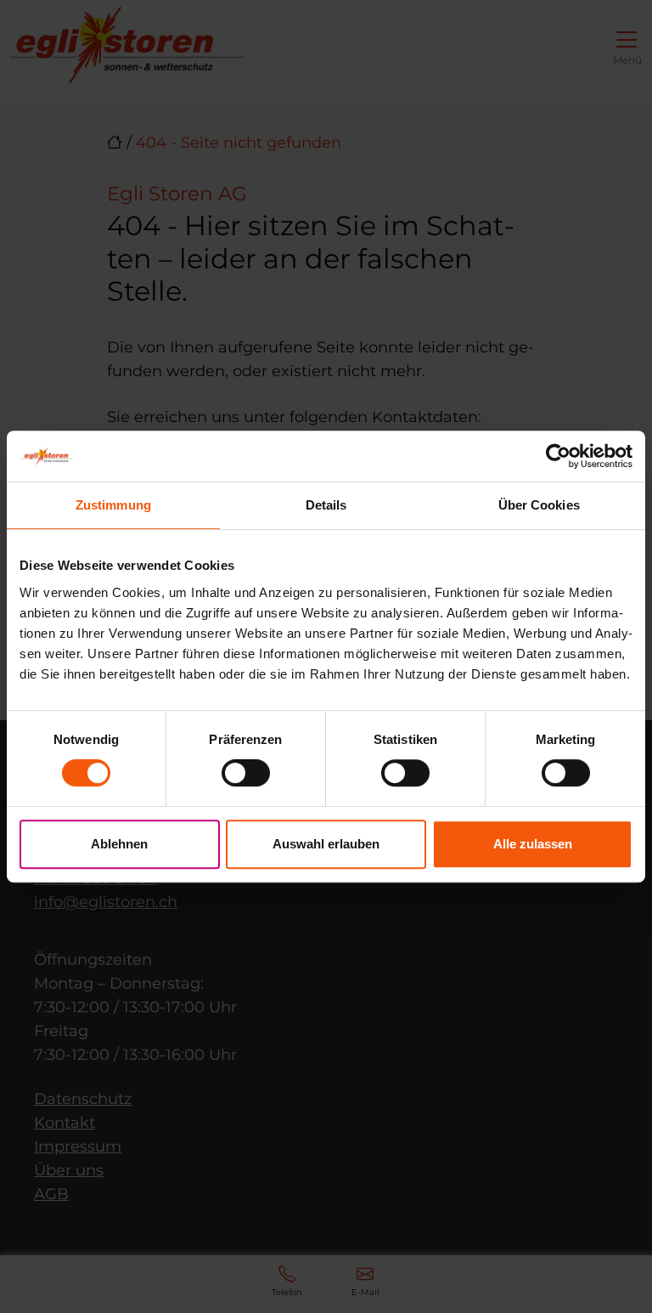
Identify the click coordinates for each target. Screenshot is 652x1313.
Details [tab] (326, 505)
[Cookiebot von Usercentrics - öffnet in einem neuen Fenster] (558, 456)
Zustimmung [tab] (113, 505)
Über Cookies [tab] (539, 505)
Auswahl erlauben (326, 844)
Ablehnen (119, 844)
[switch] (246, 772)
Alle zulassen (532, 844)
